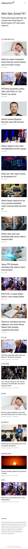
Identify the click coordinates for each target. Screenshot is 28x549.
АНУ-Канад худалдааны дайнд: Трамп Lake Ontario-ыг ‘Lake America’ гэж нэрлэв (12, 91)
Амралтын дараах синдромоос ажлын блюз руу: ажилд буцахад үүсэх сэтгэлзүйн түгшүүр (13, 62)
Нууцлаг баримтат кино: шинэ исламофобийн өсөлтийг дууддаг (13, 147)
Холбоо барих (18, 547)
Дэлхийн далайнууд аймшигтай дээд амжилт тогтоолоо (13, 472)
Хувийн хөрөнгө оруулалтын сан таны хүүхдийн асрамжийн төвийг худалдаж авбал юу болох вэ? (13, 204)
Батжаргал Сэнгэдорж (6, 359)
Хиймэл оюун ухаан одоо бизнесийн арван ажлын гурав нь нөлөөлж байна (13, 236)
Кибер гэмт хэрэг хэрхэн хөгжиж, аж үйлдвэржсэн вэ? (13, 175)
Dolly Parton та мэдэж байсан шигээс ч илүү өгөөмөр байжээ (12, 295)
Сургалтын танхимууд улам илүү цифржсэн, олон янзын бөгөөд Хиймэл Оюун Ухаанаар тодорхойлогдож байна (13, 325)
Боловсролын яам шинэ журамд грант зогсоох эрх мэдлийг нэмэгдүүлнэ (13, 445)
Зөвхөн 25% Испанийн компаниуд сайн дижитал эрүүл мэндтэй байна (13, 267)
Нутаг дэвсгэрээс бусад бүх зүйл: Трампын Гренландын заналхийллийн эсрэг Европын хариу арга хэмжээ (13, 383)
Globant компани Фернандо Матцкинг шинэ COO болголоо (12, 120)
